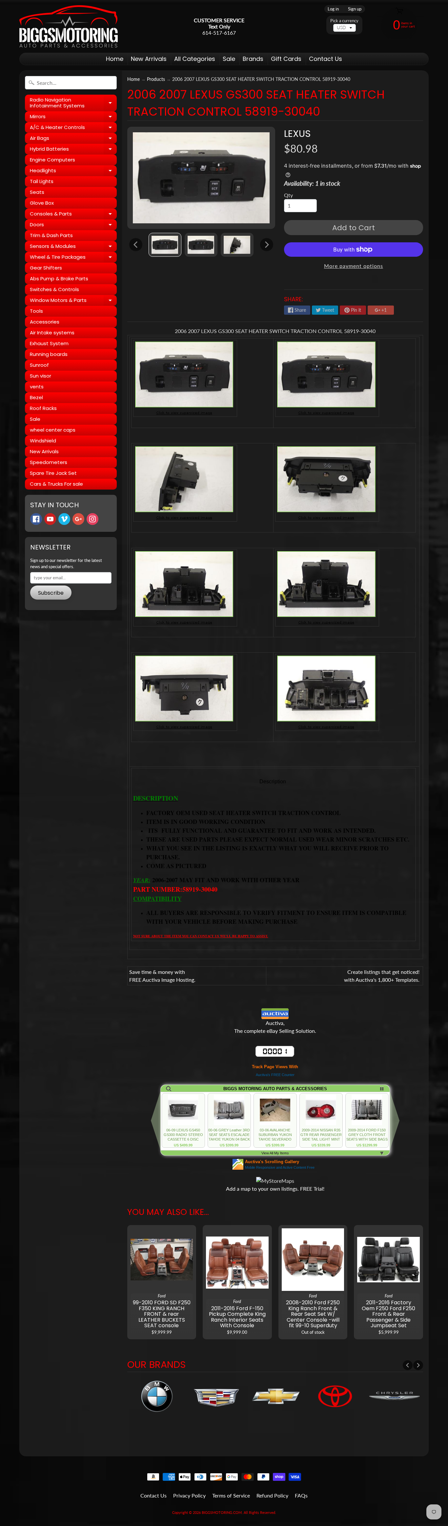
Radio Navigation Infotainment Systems (73, 103)
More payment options (353, 266)
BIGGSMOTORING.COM (222, 1512)
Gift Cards (286, 59)
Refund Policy (272, 1495)
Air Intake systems (52, 332)
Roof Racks (43, 408)
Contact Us (325, 59)
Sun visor (40, 375)
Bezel (36, 397)
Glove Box (42, 202)
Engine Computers (52, 159)
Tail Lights (41, 181)
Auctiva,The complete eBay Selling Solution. (275, 1027)
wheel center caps (52, 429)
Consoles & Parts (73, 214)
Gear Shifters (46, 267)
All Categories (194, 59)
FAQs (301, 1495)
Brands (253, 59)
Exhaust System (49, 343)
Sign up (354, 9)
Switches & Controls (54, 289)
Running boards (49, 354)
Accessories (44, 321)
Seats (37, 192)
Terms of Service (231, 1495)
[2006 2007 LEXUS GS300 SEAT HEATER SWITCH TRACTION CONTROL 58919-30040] (165, 245)
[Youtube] (50, 519)
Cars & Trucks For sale (56, 483)
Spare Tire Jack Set (53, 473)
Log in (333, 9)
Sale (229, 59)
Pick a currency (344, 20)
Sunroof (39, 365)
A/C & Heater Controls (73, 128)
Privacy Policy (189, 1495)
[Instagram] (92, 519)
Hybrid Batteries (73, 150)
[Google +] (78, 519)
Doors (73, 225)
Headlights (73, 171)
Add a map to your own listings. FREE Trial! (275, 1188)
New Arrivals (149, 59)
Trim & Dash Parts (51, 235)
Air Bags (73, 139)
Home (114, 59)
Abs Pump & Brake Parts (59, 278)
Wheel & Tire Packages (73, 258)
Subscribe (51, 593)
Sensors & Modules (73, 247)
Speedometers (48, 462)
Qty (288, 195)
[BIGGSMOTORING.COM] (68, 26)
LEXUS (297, 133)
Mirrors (73, 117)
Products (156, 79)
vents (37, 386)
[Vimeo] (64, 519)
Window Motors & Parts (73, 301)
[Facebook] (36, 519)
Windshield (43, 440)
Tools (36, 310)
